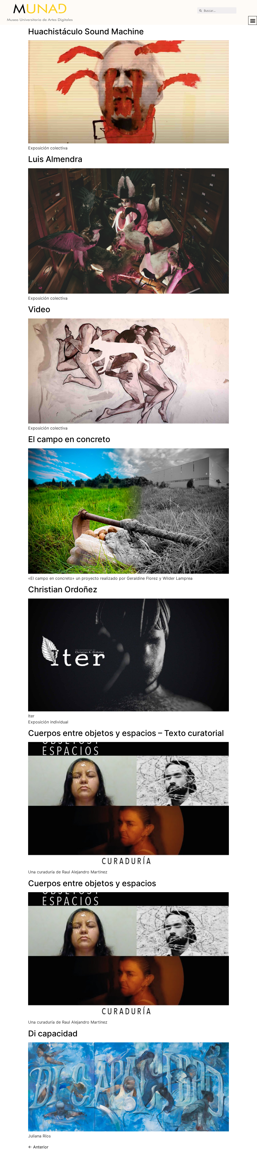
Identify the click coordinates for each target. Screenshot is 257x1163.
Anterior (38, 1146)
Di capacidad (53, 1033)
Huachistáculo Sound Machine (86, 31)
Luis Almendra (55, 159)
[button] (252, 20)
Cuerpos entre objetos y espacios (92, 883)
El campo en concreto (69, 439)
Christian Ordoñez (62, 589)
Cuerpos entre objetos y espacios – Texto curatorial (126, 733)
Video (39, 309)
